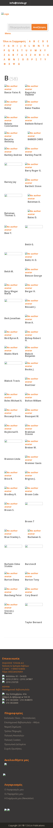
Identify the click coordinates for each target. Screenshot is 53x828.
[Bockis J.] (34, 364)
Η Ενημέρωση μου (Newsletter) (18, 798)
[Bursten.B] (34, 553)
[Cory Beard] (34, 590)
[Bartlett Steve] (34, 181)
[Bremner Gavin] (34, 458)
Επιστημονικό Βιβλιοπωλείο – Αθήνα (21, 722)
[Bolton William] (34, 395)
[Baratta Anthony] (13, 134)
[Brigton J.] (34, 473)
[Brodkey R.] (13, 489)
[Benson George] (34, 270)
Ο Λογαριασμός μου (14, 789)
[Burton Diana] (13, 574)
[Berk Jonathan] (13, 307)
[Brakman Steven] (34, 426)
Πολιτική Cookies (12, 739)
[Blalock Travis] (13, 370)
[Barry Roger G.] (34, 165)
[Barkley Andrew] (13, 149)
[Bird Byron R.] (13, 333)
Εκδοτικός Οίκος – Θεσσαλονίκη (19, 718)
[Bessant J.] (34, 301)
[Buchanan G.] (36, 532)
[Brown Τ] (34, 510)
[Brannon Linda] (13, 448)
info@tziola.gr (18, 3)
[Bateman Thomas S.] (13, 202)
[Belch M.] (13, 260)
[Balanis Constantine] (13, 118)
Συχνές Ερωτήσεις (13, 748)
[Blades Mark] (13, 348)
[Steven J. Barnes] (13, 605)
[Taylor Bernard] (34, 611)
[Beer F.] (13, 228)
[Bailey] (13, 103)
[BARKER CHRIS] (36, 134)
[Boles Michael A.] (13, 395)
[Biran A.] (34, 317)
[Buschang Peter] (13, 590)
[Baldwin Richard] (34, 118)
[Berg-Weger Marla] (13, 286)
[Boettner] (34, 380)
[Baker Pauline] (34, 103)
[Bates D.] (36, 212)
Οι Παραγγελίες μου (13, 794)
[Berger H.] (34, 286)
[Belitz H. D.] (34, 255)
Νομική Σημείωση (12, 726)
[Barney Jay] (13, 171)
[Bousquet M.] (34, 411)
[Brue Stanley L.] (13, 532)
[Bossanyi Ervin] (13, 411)
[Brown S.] (13, 505)
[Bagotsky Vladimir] (34, 87)
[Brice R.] (13, 473)
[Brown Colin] (34, 489)
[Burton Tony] (34, 574)
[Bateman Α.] (36, 196)
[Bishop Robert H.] (34, 333)
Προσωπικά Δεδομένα (15, 744)
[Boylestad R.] (13, 426)
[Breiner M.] (34, 442)
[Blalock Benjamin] (34, 348)
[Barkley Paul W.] (34, 149)
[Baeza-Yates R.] (13, 87)
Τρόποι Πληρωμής (12, 731)
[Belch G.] (34, 233)
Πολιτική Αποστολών (14, 735)
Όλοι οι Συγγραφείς (14, 41)
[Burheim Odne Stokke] (13, 553)
